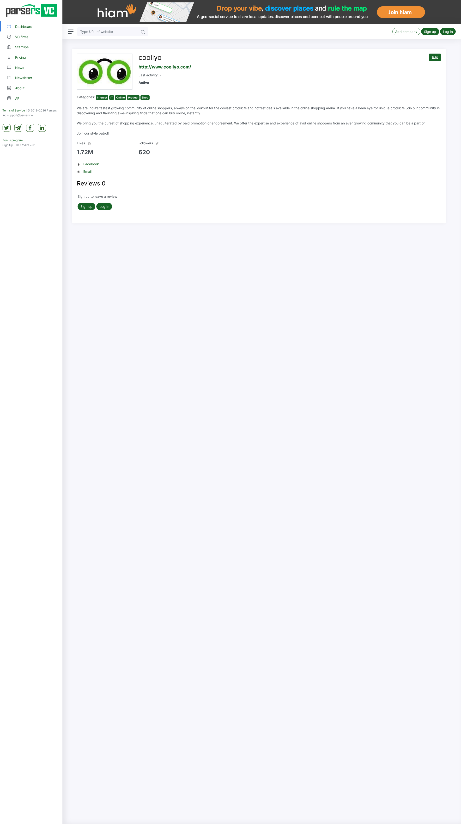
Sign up (430, 32)
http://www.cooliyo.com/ (165, 66)
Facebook (91, 164)
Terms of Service (13, 110)
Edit (435, 57)
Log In (448, 32)
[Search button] (143, 31)
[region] (31, 412)
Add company (406, 32)
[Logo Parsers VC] (31, 10)
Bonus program (12, 140)
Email (87, 171)
